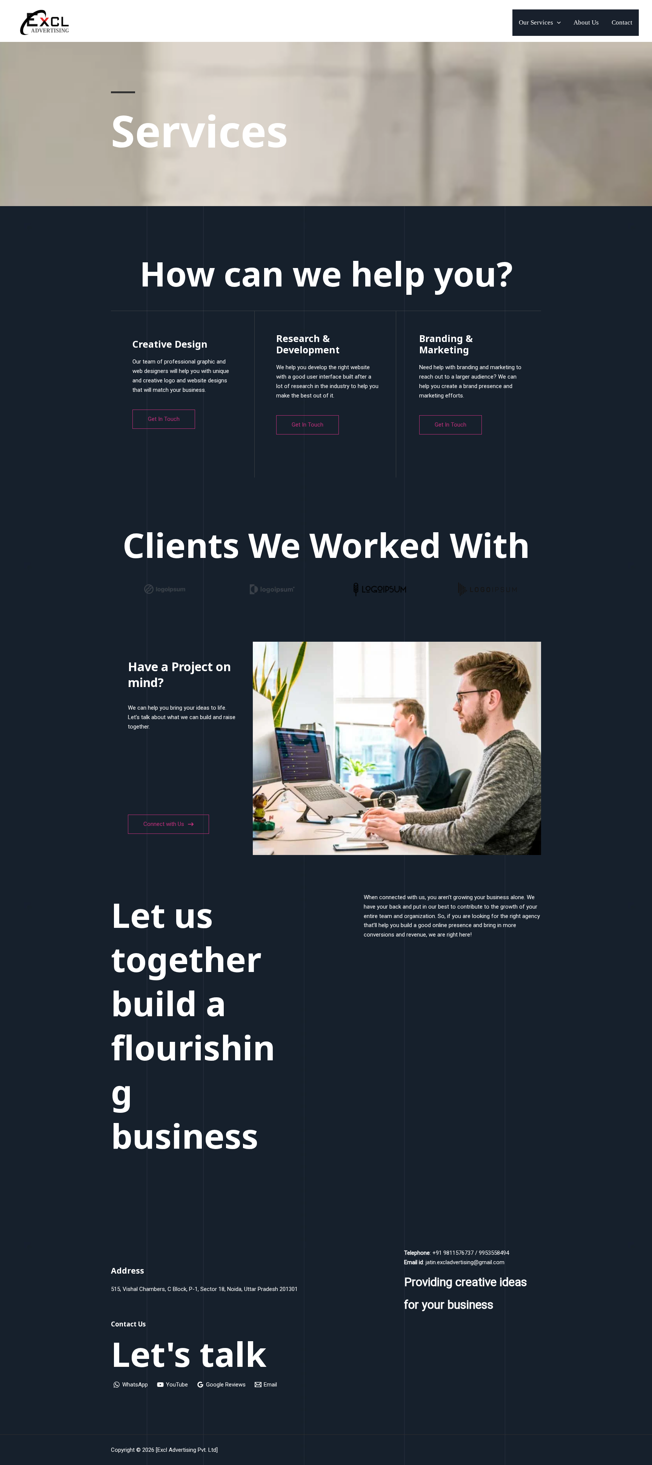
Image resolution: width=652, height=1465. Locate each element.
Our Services (536, 22)
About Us (586, 22)
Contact (622, 22)
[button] (557, 22)
